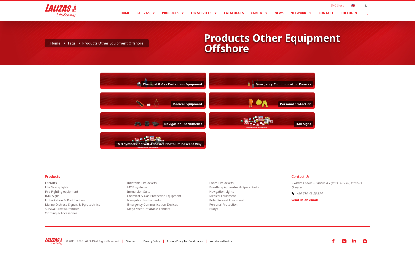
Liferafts (51, 183)
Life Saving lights (57, 187)
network (298, 13)
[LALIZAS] (60, 11)
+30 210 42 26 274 (309, 193)
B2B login (348, 13)
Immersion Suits (138, 191)
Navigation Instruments (144, 200)
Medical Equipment (222, 196)
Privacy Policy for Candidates (185, 241)
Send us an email (304, 200)
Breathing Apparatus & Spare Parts (234, 187)
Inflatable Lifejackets (142, 183)
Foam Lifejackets (221, 183)
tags (71, 43)
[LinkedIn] (354, 241)
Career (256, 13)
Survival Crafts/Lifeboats (62, 209)
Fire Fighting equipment (61, 191)
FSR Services (201, 13)
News (279, 13)
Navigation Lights (221, 191)
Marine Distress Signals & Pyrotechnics (72, 204)
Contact (326, 13)
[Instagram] (365, 241)
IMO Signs (337, 5)
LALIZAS (143, 13)
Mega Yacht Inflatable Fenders (148, 209)
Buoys (213, 209)
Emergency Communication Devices (152, 204)
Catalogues (234, 13)
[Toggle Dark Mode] (366, 6)
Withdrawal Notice (221, 241)
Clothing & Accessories (61, 213)
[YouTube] (344, 241)
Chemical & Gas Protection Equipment (154, 196)
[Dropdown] (353, 6)
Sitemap (131, 241)
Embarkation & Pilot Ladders (65, 200)
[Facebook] (334, 241)
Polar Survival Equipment (226, 200)
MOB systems (137, 187)
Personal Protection (223, 204)
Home (125, 13)
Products (170, 13)
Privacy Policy (152, 241)
